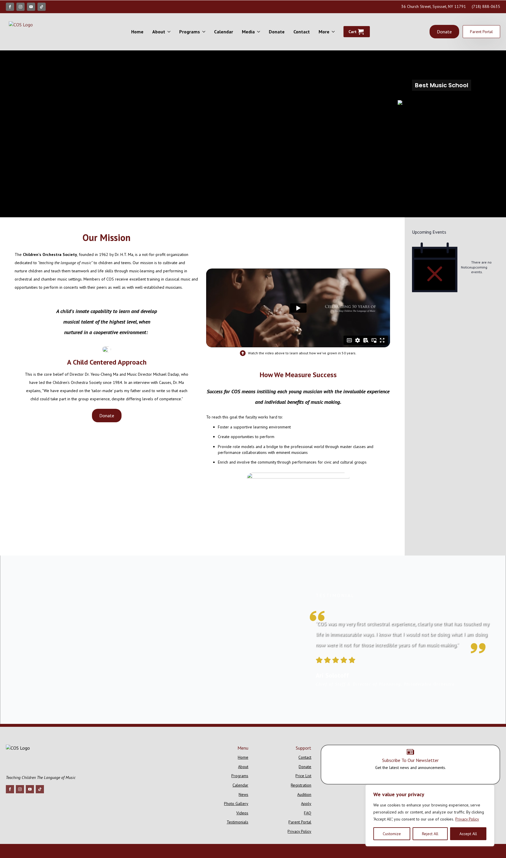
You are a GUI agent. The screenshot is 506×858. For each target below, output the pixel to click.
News (243, 794)
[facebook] (10, 7)
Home (137, 32)
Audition (304, 794)
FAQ (307, 813)
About (158, 32)
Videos (242, 813)
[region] (429, 815)
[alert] (455, 267)
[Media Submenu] (259, 31)
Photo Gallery (236, 803)
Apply (306, 803)
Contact (301, 32)
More (324, 32)
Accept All (468, 833)
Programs (189, 32)
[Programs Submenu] (205, 31)
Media (248, 32)
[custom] (41, 7)
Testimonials (237, 822)
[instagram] (20, 7)
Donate (277, 32)
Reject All (430, 833)
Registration (301, 785)
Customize (392, 833)
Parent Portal (299, 822)
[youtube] (31, 7)
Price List (303, 775)
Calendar (223, 32)
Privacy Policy (467, 819)
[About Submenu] (170, 31)
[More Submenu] (334, 31)
